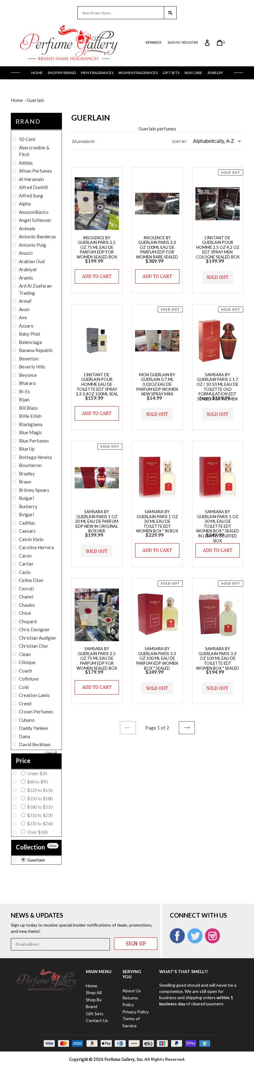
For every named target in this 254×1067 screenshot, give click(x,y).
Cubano (27, 720)
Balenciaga (30, 342)
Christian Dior (33, 646)
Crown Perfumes (36, 711)
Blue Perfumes (34, 440)
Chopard (28, 621)
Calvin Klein (31, 539)
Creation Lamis (34, 695)
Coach (25, 670)
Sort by (179, 141)
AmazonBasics (34, 212)
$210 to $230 (39, 815)
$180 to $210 (39, 806)
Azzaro (26, 325)
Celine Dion (31, 580)
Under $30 (36, 773)
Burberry (28, 506)
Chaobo (27, 605)
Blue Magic (30, 432)
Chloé (25, 613)
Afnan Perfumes (35, 171)
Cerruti (26, 588)
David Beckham (34, 744)
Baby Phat (29, 334)
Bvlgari (26, 514)
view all (51, 753)
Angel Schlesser (35, 220)
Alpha (25, 203)
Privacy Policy (135, 1011)
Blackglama (30, 424)
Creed (25, 703)
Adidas (26, 162)
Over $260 (37, 832)
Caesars (27, 531)
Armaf (25, 301)
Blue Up (27, 449)
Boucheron (30, 465)
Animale (27, 228)
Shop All (94, 992)
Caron (25, 555)
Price (23, 760)
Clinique (27, 662)
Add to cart (97, 276)
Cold (23, 687)
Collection (30, 847)
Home (37, 72)
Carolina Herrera (36, 547)
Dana (24, 736)
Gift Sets (171, 72)
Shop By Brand (62, 72)
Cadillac (27, 523)
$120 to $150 (39, 790)
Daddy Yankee (33, 728)
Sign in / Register (183, 42)
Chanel (26, 596)
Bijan (24, 399)
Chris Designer (34, 629)
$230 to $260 (39, 823)
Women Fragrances (138, 72)
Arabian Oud (32, 261)
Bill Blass (28, 408)
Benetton (28, 358)
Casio (25, 572)
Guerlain (35, 100)
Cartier (26, 564)
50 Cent (27, 139)
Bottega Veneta (35, 457)
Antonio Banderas (37, 236)
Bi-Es (24, 391)
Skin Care (193, 72)
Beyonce (28, 375)
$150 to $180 (39, 798)
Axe (23, 317)
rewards (153, 42)
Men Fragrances (97, 72)
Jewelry (215, 72)
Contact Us (97, 1020)
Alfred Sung (31, 195)
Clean (25, 654)
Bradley (27, 473)
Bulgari (26, 498)
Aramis (26, 277)
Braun (25, 481)
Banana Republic (36, 350)
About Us (131, 990)
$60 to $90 (37, 781)
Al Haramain (31, 179)
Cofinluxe (29, 678)
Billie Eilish (30, 416)
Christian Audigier (37, 638)
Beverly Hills (32, 366)
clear (53, 845)
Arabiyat (28, 269)
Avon (24, 309)
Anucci (26, 253)
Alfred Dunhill (33, 187)
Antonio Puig (32, 245)
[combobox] (121, 13)
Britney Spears (34, 490)
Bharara (27, 383)
